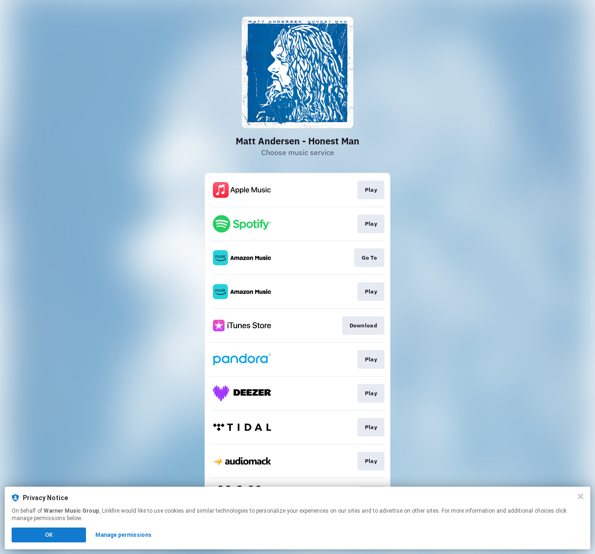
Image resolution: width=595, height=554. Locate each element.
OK (49, 535)
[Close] (580, 496)
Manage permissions (123, 535)
